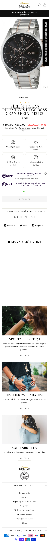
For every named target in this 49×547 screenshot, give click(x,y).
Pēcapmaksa (25, 505)
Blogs (24, 523)
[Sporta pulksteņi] (24, 320)
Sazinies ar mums (24, 217)
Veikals (24, 355)
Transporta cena (25, 128)
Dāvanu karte (24, 493)
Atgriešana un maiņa (24, 518)
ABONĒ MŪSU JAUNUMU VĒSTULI (24, 531)
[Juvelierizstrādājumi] (24, 376)
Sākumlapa (23, 97)
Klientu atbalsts (24, 486)
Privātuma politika (24, 514)
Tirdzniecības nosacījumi (24, 510)
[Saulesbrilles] (24, 429)
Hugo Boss (24, 102)
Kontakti (24, 497)
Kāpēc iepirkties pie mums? (24, 501)
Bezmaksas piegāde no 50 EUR (24, 211)
